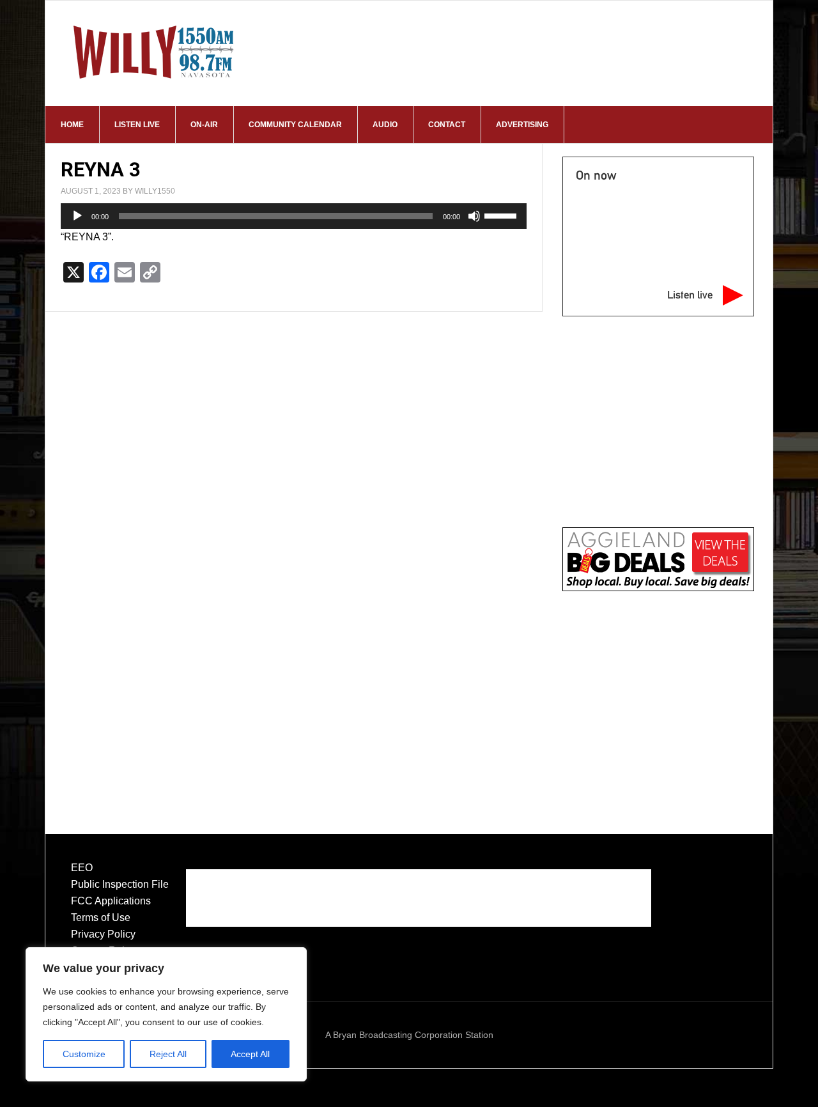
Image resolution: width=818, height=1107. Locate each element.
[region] (166, 1014)
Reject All (168, 1054)
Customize (84, 1054)
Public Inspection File (120, 884)
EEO (82, 867)
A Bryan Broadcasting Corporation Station (409, 1035)
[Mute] (474, 216)
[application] (294, 216)
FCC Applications (111, 900)
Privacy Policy (103, 934)
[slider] (502, 214)
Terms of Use (100, 917)
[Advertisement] (658, 699)
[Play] (77, 216)
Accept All (250, 1054)
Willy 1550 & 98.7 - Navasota (154, 52)
